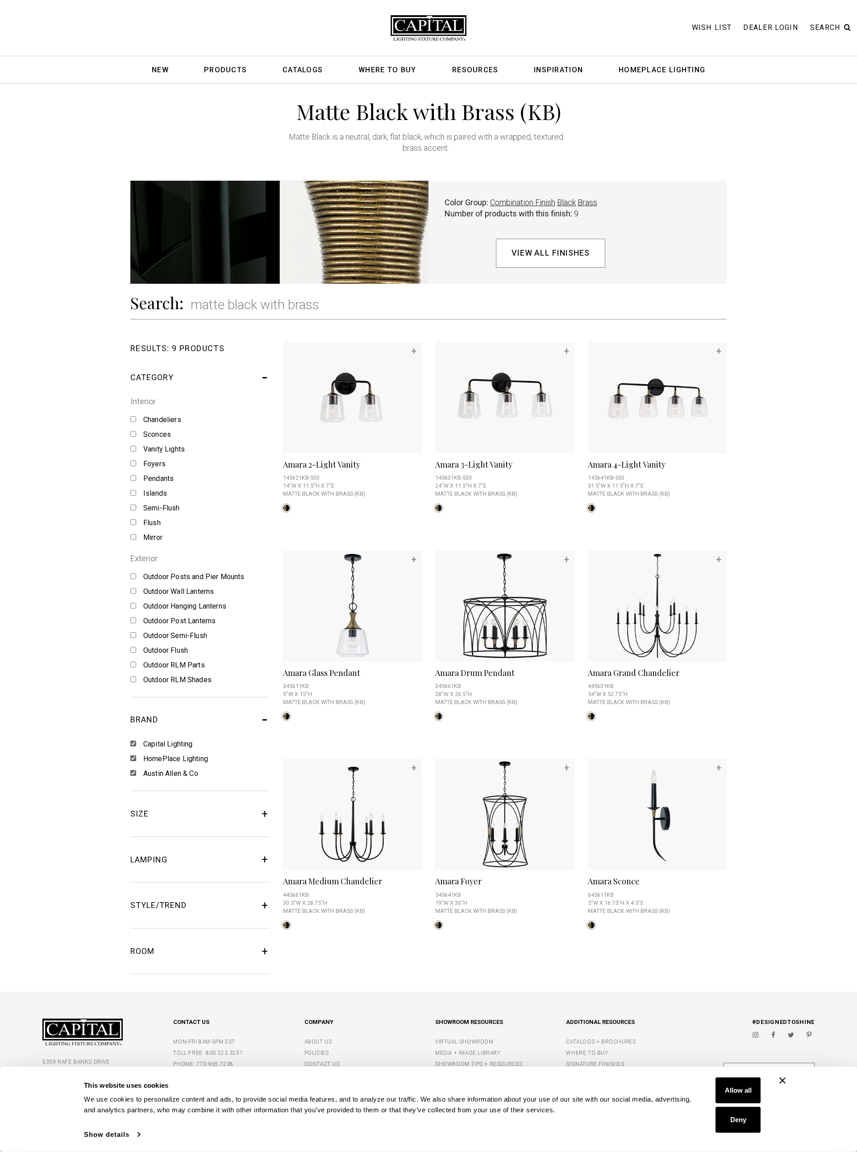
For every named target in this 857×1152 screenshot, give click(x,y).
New (160, 70)
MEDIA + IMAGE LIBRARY (468, 1053)
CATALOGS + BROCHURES (601, 1042)
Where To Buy (387, 70)
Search (825, 27)
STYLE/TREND (158, 905)
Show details (106, 1134)
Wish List (712, 27)
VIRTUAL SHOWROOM (464, 1042)
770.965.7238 (214, 1064)
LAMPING (148, 859)
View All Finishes (551, 252)
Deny (738, 1119)
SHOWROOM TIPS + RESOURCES (479, 1064)
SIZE (139, 813)
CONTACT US (322, 1064)
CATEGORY (152, 377)
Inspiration (558, 70)
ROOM (142, 951)
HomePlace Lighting (662, 70)
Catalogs (303, 70)
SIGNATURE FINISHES (595, 1064)
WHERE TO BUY (587, 1053)
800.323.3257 (224, 1053)
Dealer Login (771, 27)
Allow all (738, 1090)
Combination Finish (522, 202)
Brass (587, 202)
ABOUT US (318, 1042)
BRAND (144, 719)
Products (225, 70)
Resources (475, 70)
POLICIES (316, 1053)
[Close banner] (782, 1080)
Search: (156, 302)
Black (566, 202)
